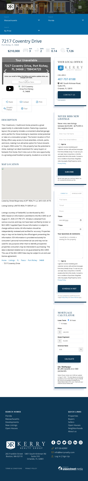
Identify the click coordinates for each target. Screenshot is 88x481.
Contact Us (69, 95)
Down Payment (63, 337)
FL (18, 260)
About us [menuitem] (72, 431)
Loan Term (62, 320)
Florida (51, 20)
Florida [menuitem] (8, 416)
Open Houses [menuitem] (11, 428)
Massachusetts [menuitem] (12, 419)
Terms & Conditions (13, 468)
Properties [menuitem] (73, 416)
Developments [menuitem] (12, 422)
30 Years (73, 320)
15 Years (64, 324)
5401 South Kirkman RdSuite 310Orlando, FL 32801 (35, 456)
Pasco (23, 260)
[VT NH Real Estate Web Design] (70, 468)
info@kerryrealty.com (64, 452)
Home (4, 260)
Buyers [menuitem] (71, 419)
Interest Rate (63, 346)
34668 (41, 260)
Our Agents (61, 100)
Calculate (69, 359)
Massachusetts (10, 20)
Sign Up (66, 456)
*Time (60, 225)
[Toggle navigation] (80, 6)
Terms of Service (74, 297)
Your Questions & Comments (69, 234)
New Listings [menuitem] (11, 425)
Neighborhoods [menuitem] (75, 428)
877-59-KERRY (61, 448)
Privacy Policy (62, 163)
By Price (7, 31)
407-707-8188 (67, 79)
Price (60, 328)
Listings (12, 260)
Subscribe (69, 172)
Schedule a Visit (76, 193)
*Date (60, 216)
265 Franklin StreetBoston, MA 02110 (14, 455)
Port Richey (32, 260)
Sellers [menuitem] (71, 422)
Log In (57, 456)
